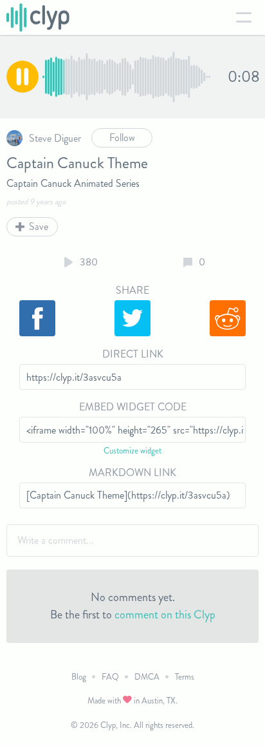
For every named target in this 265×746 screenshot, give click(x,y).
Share (132, 290)
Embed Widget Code (133, 406)
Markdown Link (132, 472)
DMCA (147, 677)
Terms (184, 677)
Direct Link (132, 354)
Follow (122, 137)
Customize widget (132, 451)
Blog (78, 677)
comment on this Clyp (164, 614)
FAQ (110, 677)
